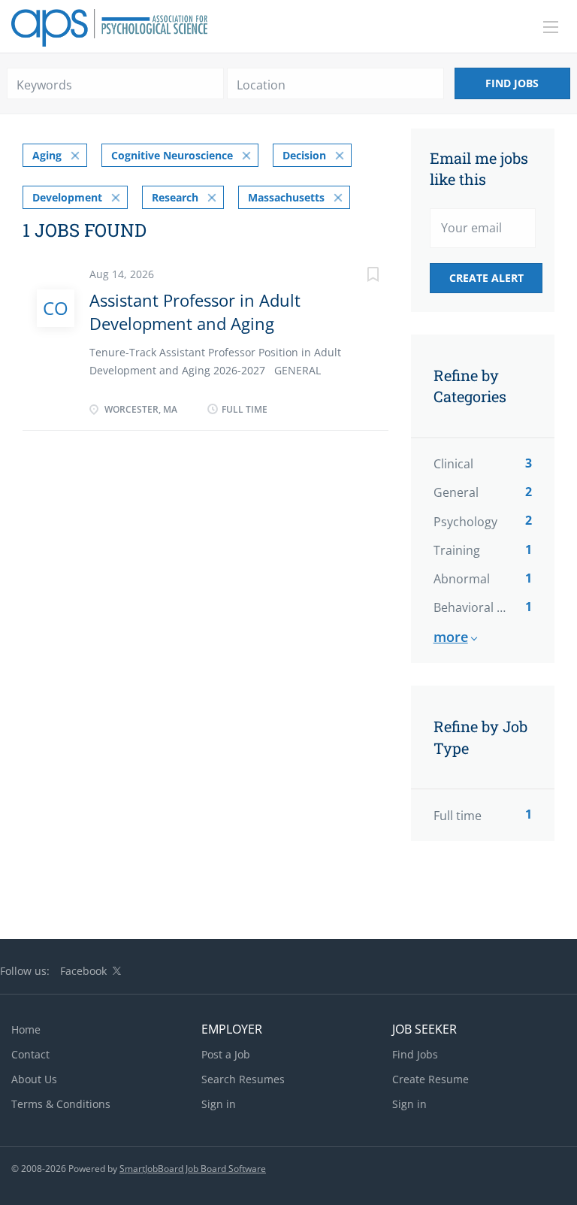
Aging (47, 155)
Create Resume (430, 1079)
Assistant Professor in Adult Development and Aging (195, 312)
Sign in (218, 1104)
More (451, 637)
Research (175, 197)
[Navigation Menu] (550, 27)
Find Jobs (512, 83)
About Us (34, 1079)
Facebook (83, 971)
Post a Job (225, 1054)
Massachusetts (286, 197)
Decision (304, 155)
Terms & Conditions (60, 1104)
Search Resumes (243, 1079)
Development (67, 197)
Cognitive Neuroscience (172, 155)
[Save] (358, 276)
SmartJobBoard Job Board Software (192, 1168)
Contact (30, 1054)
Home (26, 1029)
